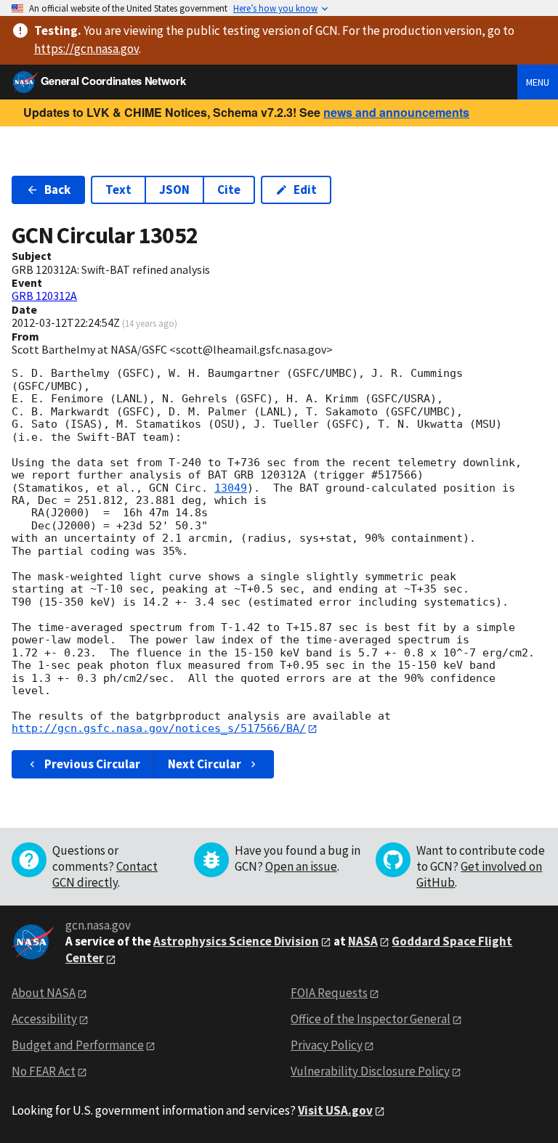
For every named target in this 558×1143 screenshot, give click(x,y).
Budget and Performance (78, 1045)
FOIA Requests (329, 993)
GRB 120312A (44, 295)
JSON (174, 190)
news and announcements (396, 112)
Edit (305, 190)
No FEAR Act (44, 1071)
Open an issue (301, 866)
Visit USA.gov (335, 1110)
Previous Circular (92, 764)
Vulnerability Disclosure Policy (370, 1071)
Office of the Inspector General (370, 1019)
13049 (230, 488)
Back (57, 190)
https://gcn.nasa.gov (86, 49)
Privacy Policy (327, 1045)
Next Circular (204, 764)
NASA (363, 941)
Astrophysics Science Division (236, 941)
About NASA (44, 993)
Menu (537, 82)
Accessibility (44, 1019)
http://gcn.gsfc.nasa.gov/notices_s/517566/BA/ (159, 728)
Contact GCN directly (105, 874)
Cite (228, 190)
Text (118, 190)
